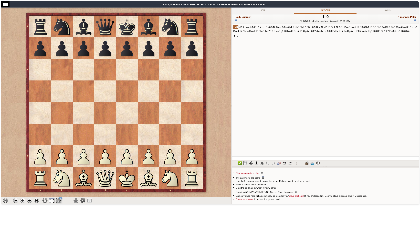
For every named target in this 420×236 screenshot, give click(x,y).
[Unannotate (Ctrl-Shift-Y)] (279, 163)
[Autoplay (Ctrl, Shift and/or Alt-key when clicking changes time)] (15, 200)
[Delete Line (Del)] (262, 163)
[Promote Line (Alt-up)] (257, 163)
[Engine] (5, 200)
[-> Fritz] (318, 163)
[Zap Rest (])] (273, 163)
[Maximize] (51, 200)
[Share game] (240, 163)
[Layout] (89, 200)
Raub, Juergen (243, 17)
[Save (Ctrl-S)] (245, 163)
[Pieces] (82, 200)
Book (263, 10)
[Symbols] (296, 163)
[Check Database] (307, 163)
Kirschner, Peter (407, 17)
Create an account (244, 199)
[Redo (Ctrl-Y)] (290, 163)
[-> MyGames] (312, 163)
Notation (325, 10)
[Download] (75, 200)
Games (388, 10)
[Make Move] (29, 200)
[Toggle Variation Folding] (251, 163)
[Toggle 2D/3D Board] (59, 200)
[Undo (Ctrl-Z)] (284, 163)
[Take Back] (22, 200)
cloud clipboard (296, 195)
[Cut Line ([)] (268, 163)
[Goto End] (36, 200)
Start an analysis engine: (248, 173)
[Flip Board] (45, 200)
